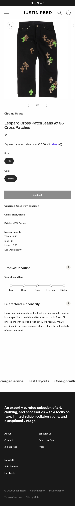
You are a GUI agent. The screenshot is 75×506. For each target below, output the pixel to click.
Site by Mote (32, 497)
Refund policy (37, 490)
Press (41, 447)
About (7, 434)
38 (11, 161)
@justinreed (10, 447)
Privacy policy (56, 490)
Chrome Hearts (13, 113)
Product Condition (17, 267)
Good (24, 290)
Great (37, 290)
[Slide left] (28, 105)
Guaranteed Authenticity (22, 303)
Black (12, 179)
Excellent (51, 290)
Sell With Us (45, 434)
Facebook (9, 473)
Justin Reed (19, 490)
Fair (11, 290)
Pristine (64, 290)
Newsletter (10, 460)
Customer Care (46, 440)
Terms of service (13, 497)
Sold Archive (11, 466)
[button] (6, 12)
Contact (8, 440)
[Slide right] (46, 105)
